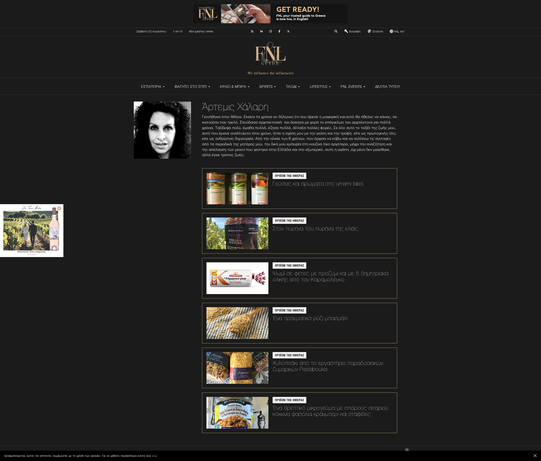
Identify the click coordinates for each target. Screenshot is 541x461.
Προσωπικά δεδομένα (382, 451)
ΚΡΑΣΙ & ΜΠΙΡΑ (233, 86)
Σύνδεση (377, 31)
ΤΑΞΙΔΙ (292, 86)
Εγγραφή (354, 31)
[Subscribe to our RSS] (252, 30)
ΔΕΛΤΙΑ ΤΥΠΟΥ (387, 86)
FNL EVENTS (352, 86)
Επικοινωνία (303, 451)
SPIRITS (266, 86)
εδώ (154, 455)
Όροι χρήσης (359, 451)
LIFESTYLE (319, 86)
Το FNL (318, 451)
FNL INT (398, 31)
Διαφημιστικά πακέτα (337, 451)
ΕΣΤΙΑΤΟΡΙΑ (151, 86)
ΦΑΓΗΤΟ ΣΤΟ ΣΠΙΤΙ (191, 86)
